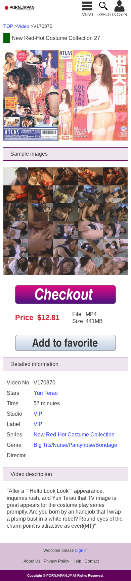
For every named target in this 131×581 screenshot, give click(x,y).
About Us (32, 561)
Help (77, 561)
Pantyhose (81, 445)
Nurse (60, 445)
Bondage (106, 445)
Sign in (81, 550)
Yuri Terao (46, 393)
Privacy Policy (56, 561)
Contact (92, 561)
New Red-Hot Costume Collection (74, 434)
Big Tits (42, 445)
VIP (38, 414)
